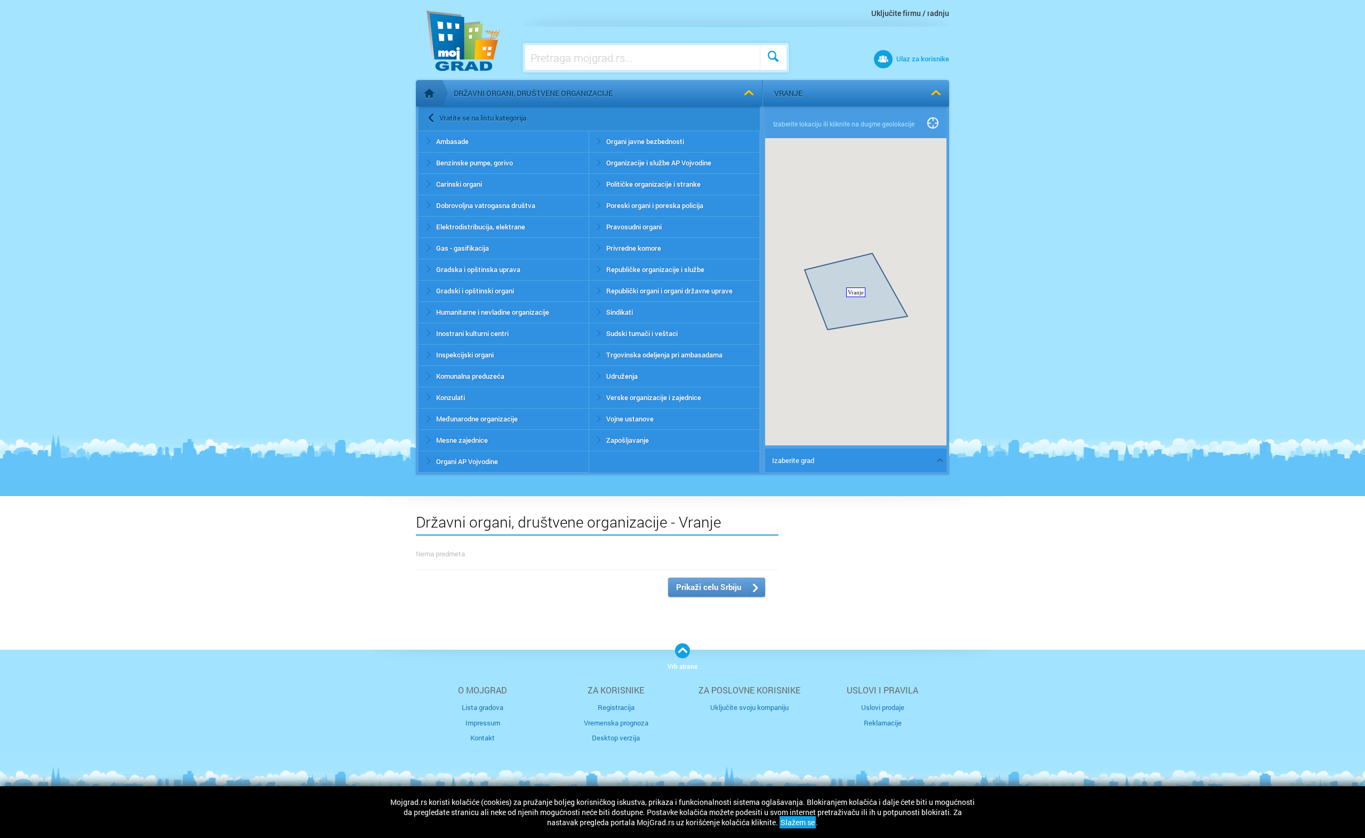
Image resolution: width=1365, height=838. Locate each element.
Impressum (482, 723)
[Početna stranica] (429, 93)
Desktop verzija (616, 738)
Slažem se (798, 822)
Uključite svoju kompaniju (749, 707)
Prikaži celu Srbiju (708, 586)
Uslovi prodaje (882, 707)
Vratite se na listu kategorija (482, 118)
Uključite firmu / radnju (910, 13)
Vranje (788, 93)
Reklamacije (883, 723)
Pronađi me (933, 124)
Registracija (616, 707)
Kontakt (482, 738)
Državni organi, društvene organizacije (533, 93)
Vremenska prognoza (616, 723)
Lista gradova (482, 707)
